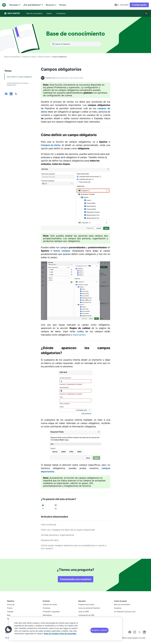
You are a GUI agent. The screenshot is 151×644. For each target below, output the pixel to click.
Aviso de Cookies (51, 633)
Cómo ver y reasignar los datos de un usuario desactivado (68, 530)
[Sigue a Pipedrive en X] (139, 633)
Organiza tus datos (29, 57)
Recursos (50, 5)
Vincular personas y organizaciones (57, 535)
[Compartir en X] (16, 94)
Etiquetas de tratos (50, 540)
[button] (8, 629)
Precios (62, 5)
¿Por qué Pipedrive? (32, 5)
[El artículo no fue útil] (56, 505)
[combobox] (116, 4)
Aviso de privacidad (67, 633)
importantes (79, 334)
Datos (57, 250)
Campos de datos (43, 57)
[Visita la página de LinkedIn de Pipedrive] (144, 632)
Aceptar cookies (99, 630)
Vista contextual (48, 524)
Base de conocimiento (12, 57)
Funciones (13, 5)
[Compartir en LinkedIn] (11, 94)
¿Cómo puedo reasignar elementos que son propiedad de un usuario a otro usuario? (73, 547)
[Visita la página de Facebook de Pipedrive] (129, 633)
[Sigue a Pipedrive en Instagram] (134, 633)
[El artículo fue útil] (43, 505)
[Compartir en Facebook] (6, 94)
